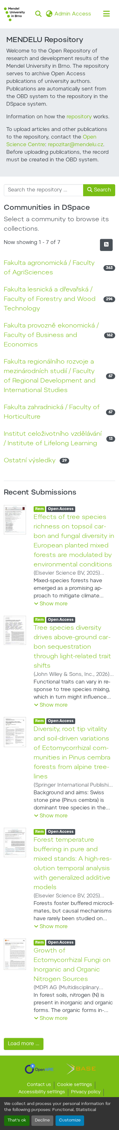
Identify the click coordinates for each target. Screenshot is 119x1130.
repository (79, 117)
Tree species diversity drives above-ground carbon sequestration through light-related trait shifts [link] (72, 647)
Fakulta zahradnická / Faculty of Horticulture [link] (52, 412)
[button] (14, 14)
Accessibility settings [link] (41, 1092)
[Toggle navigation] (106, 14)
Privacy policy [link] (86, 1092)
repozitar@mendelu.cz (75, 144)
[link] (39, 1069)
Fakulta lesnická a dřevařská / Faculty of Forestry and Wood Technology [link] (50, 299)
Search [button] (101, 190)
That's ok (17, 1120)
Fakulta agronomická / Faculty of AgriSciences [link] (49, 268)
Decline (42, 1120)
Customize (70, 1120)
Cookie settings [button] (74, 1085)
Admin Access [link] (73, 14)
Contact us (39, 1085)
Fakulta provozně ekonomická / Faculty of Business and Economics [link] (51, 335)
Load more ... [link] (23, 1043)
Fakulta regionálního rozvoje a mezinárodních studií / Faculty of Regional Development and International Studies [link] (50, 376)
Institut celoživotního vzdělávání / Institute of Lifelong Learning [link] (53, 439)
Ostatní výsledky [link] (30, 461)
